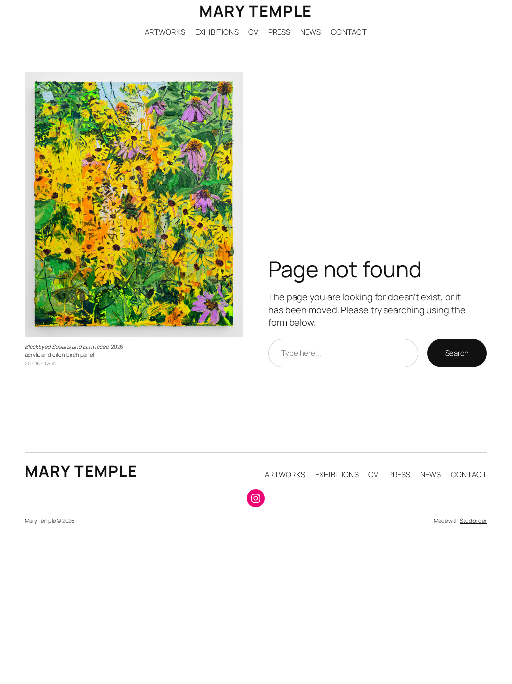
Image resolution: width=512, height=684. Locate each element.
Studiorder (473, 520)
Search (457, 353)
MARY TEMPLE (256, 10)
